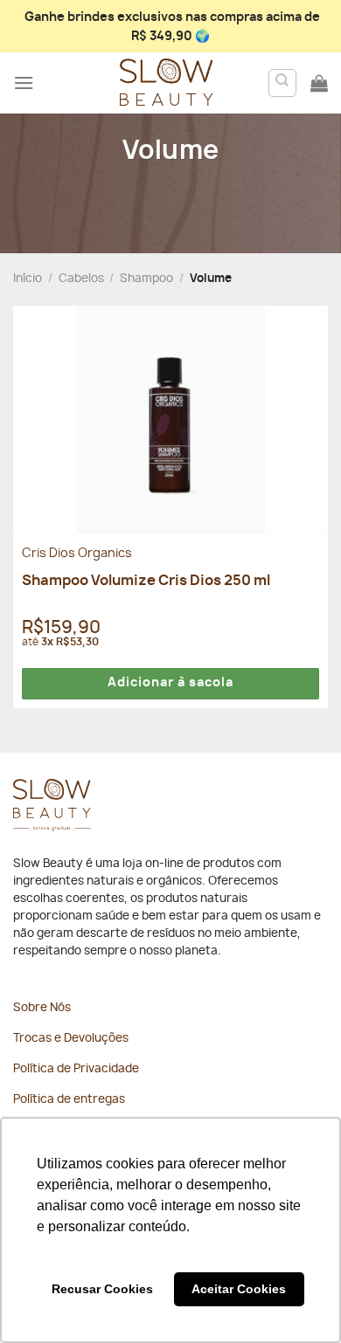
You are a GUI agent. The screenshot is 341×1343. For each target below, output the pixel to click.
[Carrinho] (319, 83)
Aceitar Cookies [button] (238, 1289)
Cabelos (81, 279)
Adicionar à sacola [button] (170, 683)
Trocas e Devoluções (71, 1038)
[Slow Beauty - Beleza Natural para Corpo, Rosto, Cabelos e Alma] (166, 83)
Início (27, 279)
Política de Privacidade (76, 1069)
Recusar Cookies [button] (102, 1289)
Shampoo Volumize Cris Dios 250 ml (146, 581)
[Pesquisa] (282, 83)
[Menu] (23, 82)
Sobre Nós (42, 1008)
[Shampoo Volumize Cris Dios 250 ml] (170, 419)
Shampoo (146, 279)
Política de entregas (69, 1099)
